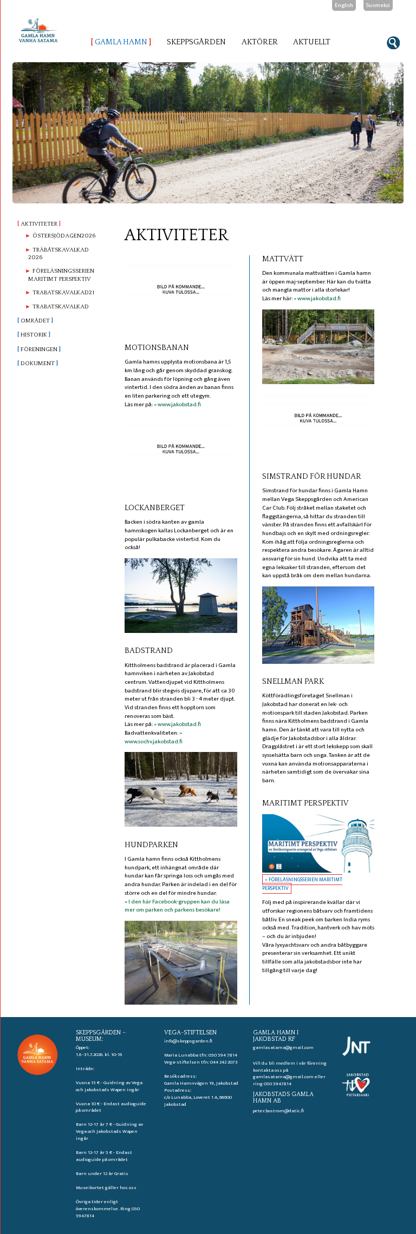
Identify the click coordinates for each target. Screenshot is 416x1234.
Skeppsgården (196, 42)
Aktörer (260, 42)
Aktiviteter (39, 224)
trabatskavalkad (60, 306)
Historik (34, 335)
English (344, 5)
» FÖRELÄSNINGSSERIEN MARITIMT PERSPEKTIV (302, 884)
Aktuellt (311, 42)
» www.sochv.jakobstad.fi (154, 737)
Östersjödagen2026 (63, 236)
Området (35, 321)
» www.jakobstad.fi (177, 405)
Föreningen (39, 349)
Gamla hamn (121, 42)
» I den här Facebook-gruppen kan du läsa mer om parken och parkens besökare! (177, 906)
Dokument (38, 363)
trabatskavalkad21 (63, 292)
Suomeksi (378, 5)
